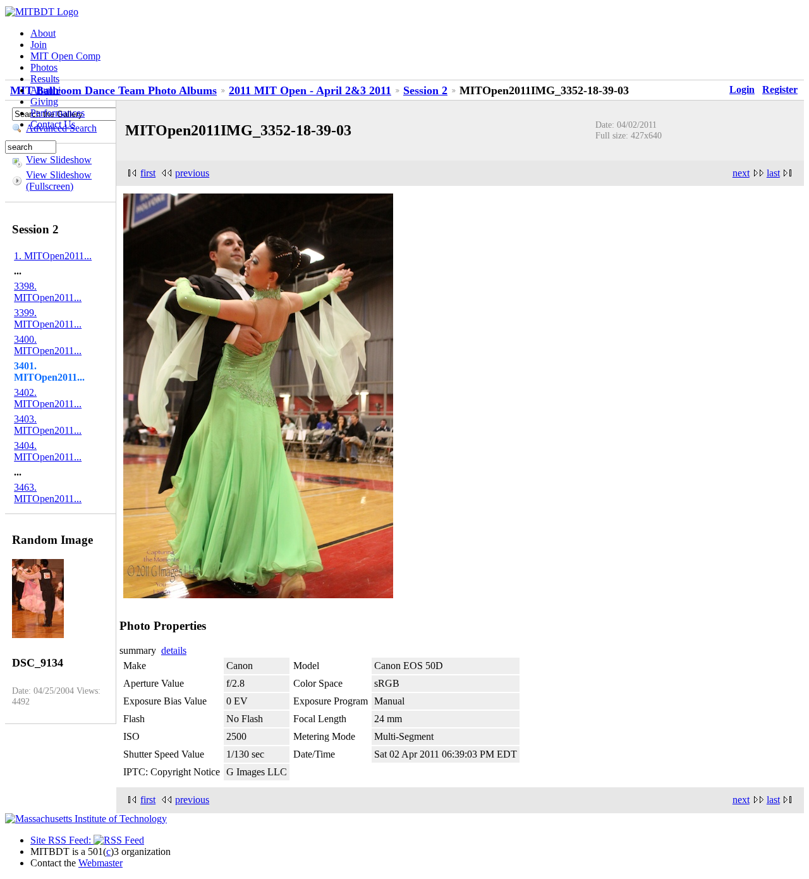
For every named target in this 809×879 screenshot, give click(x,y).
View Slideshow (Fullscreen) (59, 180)
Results (44, 78)
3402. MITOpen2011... (48, 398)
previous (192, 173)
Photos (44, 67)
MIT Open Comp (65, 56)
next (741, 173)
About (43, 33)
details (173, 650)
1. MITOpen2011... (53, 255)
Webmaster (100, 862)
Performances (57, 113)
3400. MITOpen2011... (48, 345)
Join (38, 44)
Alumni (45, 90)
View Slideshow (59, 159)
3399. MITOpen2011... (48, 318)
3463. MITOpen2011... (48, 493)
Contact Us (52, 124)
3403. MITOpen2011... (48, 425)
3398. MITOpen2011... (48, 292)
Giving (44, 101)
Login (742, 89)
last (773, 173)
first (147, 173)
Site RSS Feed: (62, 840)
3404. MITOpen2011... (48, 451)
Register (780, 89)
